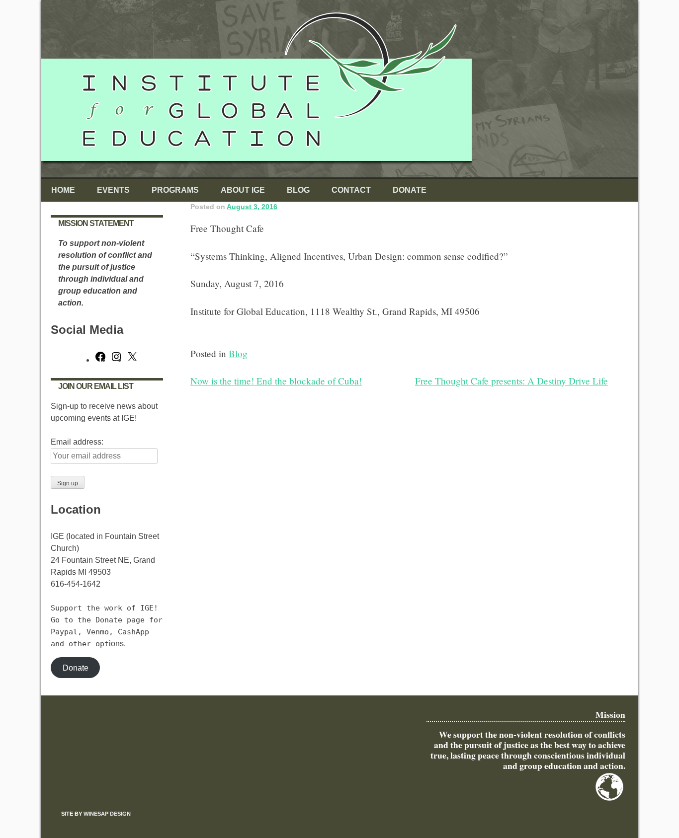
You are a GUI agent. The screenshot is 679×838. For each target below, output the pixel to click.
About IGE (243, 190)
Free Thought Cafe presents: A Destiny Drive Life (511, 381)
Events (113, 190)
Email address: (77, 442)
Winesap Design (107, 814)
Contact (351, 190)
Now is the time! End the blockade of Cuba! (276, 381)
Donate (409, 190)
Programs (175, 190)
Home (63, 190)
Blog (298, 190)
